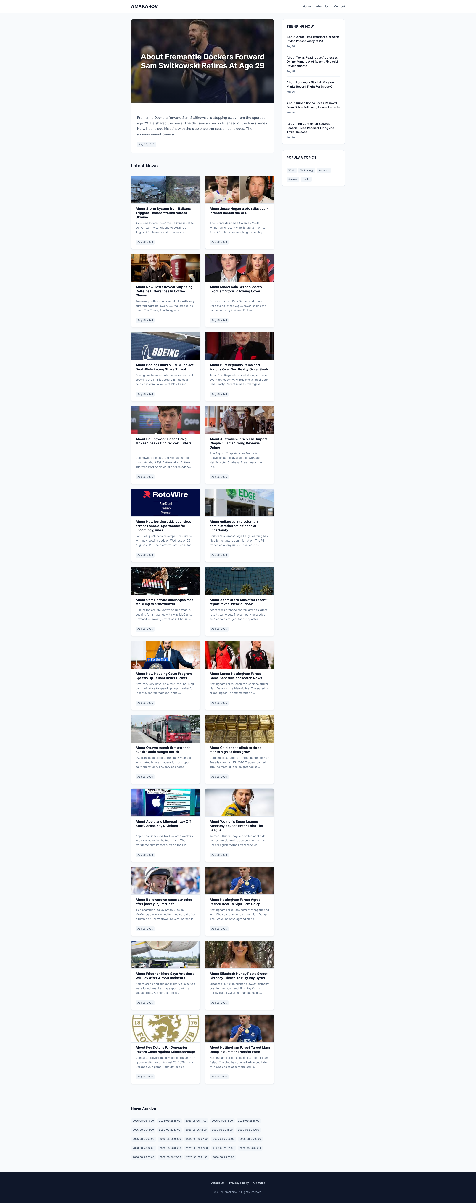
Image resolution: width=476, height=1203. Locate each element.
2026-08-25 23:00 (143, 1157)
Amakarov (144, 6)
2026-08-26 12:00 (196, 1129)
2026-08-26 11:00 (222, 1129)
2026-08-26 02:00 (197, 1148)
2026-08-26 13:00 (169, 1129)
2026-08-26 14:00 (143, 1129)
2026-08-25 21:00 (196, 1157)
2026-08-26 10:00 (248, 1129)
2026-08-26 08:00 (170, 1139)
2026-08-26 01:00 (223, 1148)
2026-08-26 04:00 (143, 1148)
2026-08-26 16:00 (222, 1120)
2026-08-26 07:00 (197, 1139)
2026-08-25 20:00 (223, 1157)
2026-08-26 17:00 (196, 1120)
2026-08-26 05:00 (250, 1139)
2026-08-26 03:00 (170, 1148)
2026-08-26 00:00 (250, 1148)
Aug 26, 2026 (146, 144)
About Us (322, 6)
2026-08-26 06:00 (223, 1139)
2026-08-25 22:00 (170, 1157)
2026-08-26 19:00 (143, 1120)
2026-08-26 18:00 (169, 1120)
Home (307, 6)
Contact (339, 6)
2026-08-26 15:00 (248, 1120)
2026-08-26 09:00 (143, 1139)
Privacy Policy (239, 1183)
